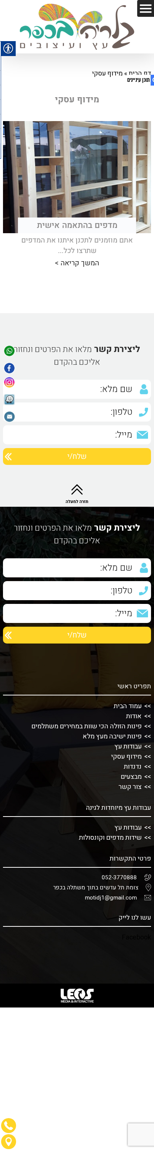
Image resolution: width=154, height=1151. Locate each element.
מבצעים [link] (131, 777)
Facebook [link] (136, 937)
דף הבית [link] (140, 73)
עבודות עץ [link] (128, 746)
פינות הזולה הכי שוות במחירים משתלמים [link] (86, 726)
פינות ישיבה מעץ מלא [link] (112, 736)
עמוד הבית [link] (128, 706)
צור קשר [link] (130, 787)
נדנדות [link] (133, 767)
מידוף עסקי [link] (126, 757)
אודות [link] (134, 716)
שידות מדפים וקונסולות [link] (110, 838)
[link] (9, 352)
